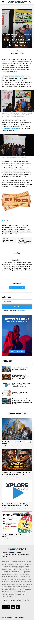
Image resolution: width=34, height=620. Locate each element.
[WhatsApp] (23, 287)
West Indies (19, 233)
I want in (16, 306)
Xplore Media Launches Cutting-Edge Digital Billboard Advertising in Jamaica (22, 384)
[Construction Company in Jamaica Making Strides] (6, 369)
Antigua (9, 225)
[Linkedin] (13, 607)
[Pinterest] (19, 287)
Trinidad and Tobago (8, 233)
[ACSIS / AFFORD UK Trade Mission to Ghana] (6, 393)
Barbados (15, 225)
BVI (27, 225)
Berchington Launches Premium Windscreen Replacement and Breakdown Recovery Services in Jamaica (22, 401)
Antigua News (17, 36)
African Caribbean (10, 34)
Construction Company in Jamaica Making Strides (20, 368)
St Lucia (4, 231)
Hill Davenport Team (9, 446)
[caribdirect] (17, 253)
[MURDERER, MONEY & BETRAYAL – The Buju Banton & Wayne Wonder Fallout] (6, 377)
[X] (15, 287)
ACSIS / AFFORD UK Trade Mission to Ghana (20, 393)
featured (4, 229)
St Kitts (28, 229)
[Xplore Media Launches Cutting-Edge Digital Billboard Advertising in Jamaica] (6, 385)
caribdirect (18, 51)
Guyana (17, 229)
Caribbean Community (8, 227)
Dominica (23, 227)
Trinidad (29, 231)
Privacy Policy (21, 310)
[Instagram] (8, 607)
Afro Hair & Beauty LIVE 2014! (8, 241)
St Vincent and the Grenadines (16, 231)
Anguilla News (25, 34)
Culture (18, 227)
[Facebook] (11, 287)
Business (22, 225)
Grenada (11, 229)
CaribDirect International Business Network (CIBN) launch (24, 242)
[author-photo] (3, 446)
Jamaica (22, 229)
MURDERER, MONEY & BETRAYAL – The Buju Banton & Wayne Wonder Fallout (21, 376)
